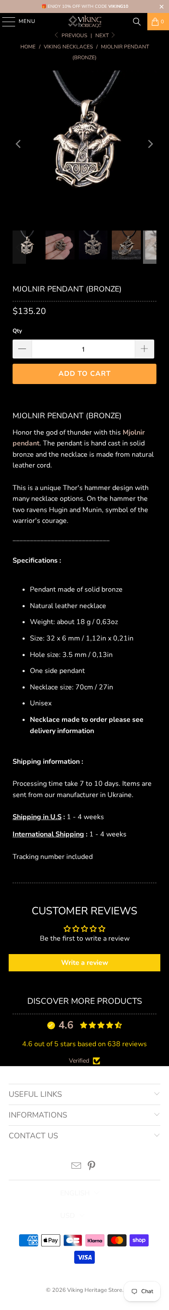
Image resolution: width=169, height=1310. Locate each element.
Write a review (84, 962)
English (75, 1193)
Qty (17, 331)
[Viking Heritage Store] (84, 21)
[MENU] (4, 21)
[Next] (150, 144)
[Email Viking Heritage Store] (76, 1167)
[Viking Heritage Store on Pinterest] (91, 1167)
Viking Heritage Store (94, 1290)
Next (102, 35)
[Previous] (19, 144)
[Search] (137, 21)
